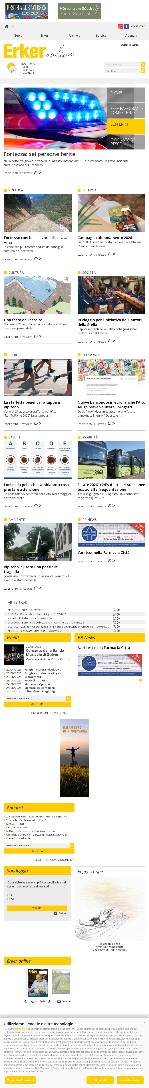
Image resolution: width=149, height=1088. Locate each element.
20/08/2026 (46, 618)
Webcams (28, 70)
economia (91, 354)
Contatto (138, 26)
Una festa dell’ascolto (23, 319)
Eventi (13, 637)
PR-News (89, 519)
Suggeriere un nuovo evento (48, 712)
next (49, 1001)
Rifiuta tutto (100, 1080)
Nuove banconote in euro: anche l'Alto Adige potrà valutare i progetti (111, 404)
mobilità (90, 437)
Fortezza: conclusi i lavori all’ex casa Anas (35, 240)
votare (37, 908)
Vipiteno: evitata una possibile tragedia (31, 569)
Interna (89, 190)
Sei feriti (119, 124)
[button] (144, 1022)
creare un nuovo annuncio (53, 859)
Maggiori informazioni (20, 1080)
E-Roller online (28, 618)
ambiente (17, 519)
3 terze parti (21, 1029)
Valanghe (29, 73)
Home (7, 26)
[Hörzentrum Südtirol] (84, 11)
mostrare (37, 704)
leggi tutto (11, 173)
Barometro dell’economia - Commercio (46, 622)
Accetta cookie (130, 1080)
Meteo (26, 67)
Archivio (74, 35)
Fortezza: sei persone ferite (39, 154)
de (12, 26)
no (12, 899)
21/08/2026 (37, 610)
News (18, 35)
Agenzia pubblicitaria (129, 36)
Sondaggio (17, 870)
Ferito (24, 610)
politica (16, 190)
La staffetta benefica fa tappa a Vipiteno (32, 404)
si (11, 895)
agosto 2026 (38, 1001)
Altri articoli (17, 602)
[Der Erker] (25, 51)
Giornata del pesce (123, 141)
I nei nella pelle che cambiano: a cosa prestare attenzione (36, 487)
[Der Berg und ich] (74, 796)
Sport (14, 354)
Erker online (19, 961)
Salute (15, 437)
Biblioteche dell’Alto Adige (36, 614)
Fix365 (116, 92)
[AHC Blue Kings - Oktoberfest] (31, 11)
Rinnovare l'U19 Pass (33, 631)
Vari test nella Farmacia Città (104, 552)
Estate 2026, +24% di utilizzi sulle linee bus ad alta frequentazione (111, 487)
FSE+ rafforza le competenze (127, 110)
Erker (44, 35)
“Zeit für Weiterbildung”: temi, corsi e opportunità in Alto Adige (57, 626)
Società (89, 272)
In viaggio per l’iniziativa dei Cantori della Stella (110, 322)
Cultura (16, 272)
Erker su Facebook (126, 26)
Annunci (15, 807)
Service (101, 35)
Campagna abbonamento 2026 (105, 237)
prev (25, 1001)
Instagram (120, 26)
